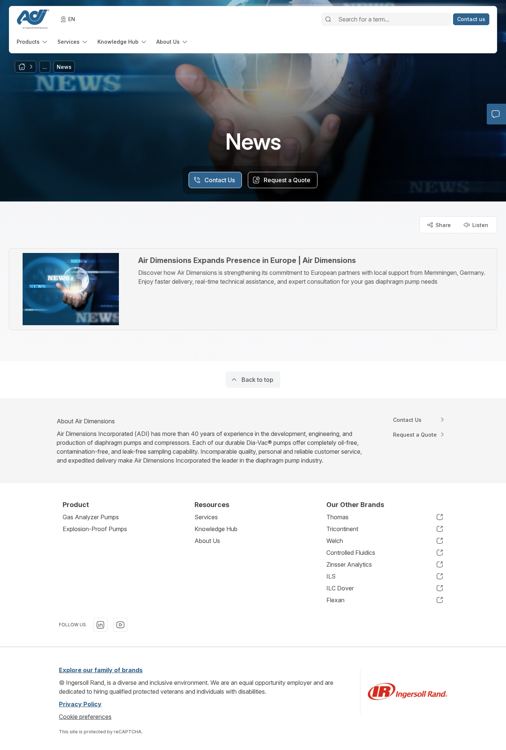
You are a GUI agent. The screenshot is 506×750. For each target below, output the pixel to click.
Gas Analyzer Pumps (91, 517)
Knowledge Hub (215, 529)
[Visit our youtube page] (120, 625)
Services (206, 517)
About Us (207, 540)
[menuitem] (33, 42)
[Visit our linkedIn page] (100, 625)
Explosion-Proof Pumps (95, 529)
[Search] (328, 19)
